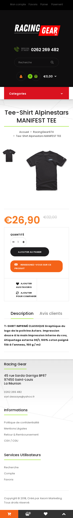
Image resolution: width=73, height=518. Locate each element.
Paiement (57, 4)
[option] (46, 171)
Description (22, 313)
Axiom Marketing (51, 498)
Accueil (24, 132)
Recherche (11, 467)
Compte (9, 473)
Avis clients (51, 313)
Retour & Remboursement (21, 435)
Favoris (33, 4)
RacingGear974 (43, 132)
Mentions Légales (15, 428)
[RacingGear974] (36, 38)
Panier (44, 4)
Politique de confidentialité (21, 422)
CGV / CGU (11, 441)
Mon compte (18, 4)
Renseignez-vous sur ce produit (32, 266)
